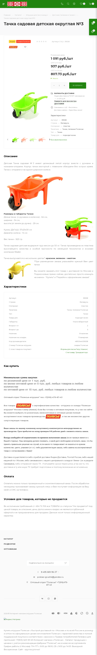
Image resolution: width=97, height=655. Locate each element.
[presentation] (7, 139)
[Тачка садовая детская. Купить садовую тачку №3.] (28, 104)
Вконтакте (42, 598)
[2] (39, 41)
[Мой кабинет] (74, 4)
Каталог (8, 539)
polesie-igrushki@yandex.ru (50, 577)
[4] (43, 41)
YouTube (48, 598)
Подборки (9, 544)
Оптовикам (10, 549)
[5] (46, 41)
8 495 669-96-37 (49, 572)
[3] (41, 41)
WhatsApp (55, 598)
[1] (37, 41)
